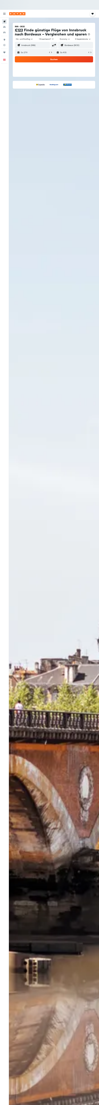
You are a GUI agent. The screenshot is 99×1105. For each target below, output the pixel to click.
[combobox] (65, 39)
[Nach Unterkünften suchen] (4, 27)
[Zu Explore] (4, 39)
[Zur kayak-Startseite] (17, 13)
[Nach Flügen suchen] (4, 21)
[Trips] (4, 52)
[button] (4, 14)
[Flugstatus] (4, 45)
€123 (19, 30)
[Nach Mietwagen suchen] (4, 32)
